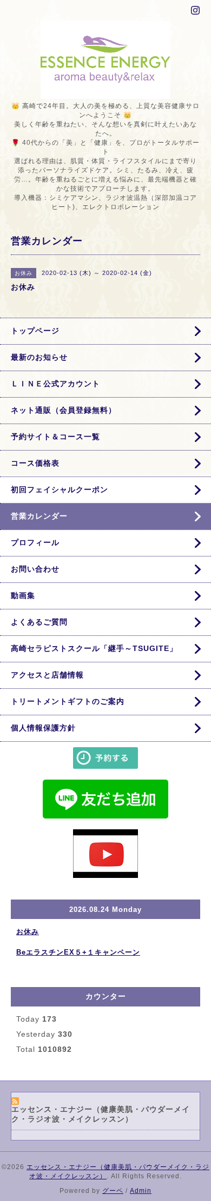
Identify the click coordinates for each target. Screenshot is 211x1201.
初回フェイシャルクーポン (59, 489)
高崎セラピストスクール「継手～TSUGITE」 (94, 648)
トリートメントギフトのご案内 (67, 701)
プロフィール (35, 542)
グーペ (112, 1191)
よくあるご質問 (39, 622)
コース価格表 (35, 463)
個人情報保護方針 (43, 727)
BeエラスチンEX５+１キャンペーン (78, 952)
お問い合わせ (35, 569)
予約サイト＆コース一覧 (55, 436)
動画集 (23, 595)
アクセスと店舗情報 (47, 674)
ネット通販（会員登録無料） (63, 410)
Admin (140, 1191)
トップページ (35, 330)
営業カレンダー (39, 516)
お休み (27, 932)
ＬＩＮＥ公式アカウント (55, 383)
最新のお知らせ (39, 357)
